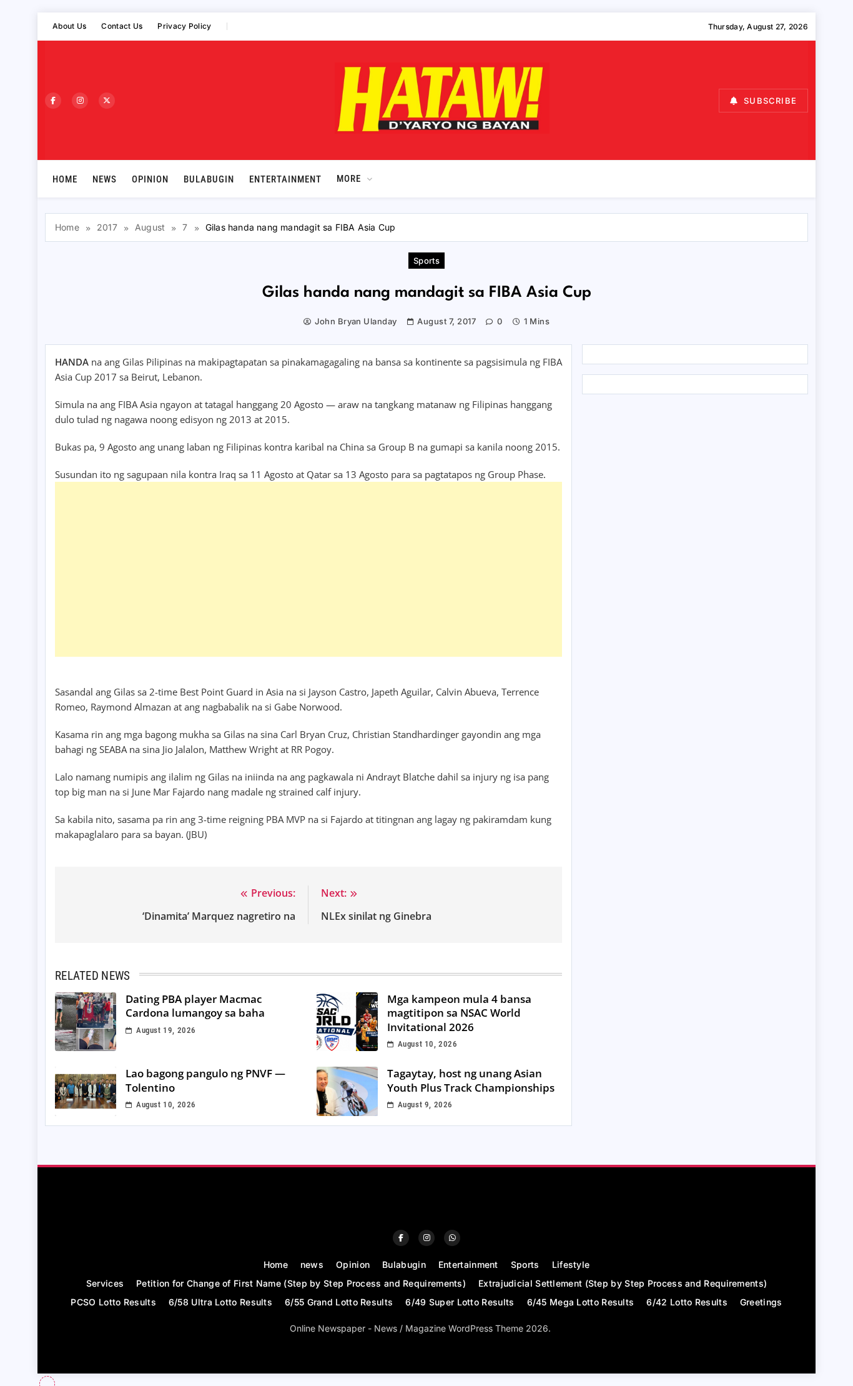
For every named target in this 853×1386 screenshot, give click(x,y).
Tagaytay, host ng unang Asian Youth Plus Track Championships (471, 1080)
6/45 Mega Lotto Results (580, 1302)
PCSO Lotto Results (113, 1302)
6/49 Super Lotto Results (459, 1302)
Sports (426, 261)
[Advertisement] (308, 569)
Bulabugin (209, 179)
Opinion (150, 179)
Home (64, 179)
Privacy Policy (184, 26)
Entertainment (285, 179)
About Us (69, 26)
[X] (107, 100)
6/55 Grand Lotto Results (339, 1302)
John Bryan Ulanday (356, 321)
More (349, 178)
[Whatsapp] (452, 1238)
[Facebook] (53, 100)
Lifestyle (571, 1264)
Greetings (761, 1302)
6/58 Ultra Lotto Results (220, 1302)
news (104, 179)
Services (105, 1283)
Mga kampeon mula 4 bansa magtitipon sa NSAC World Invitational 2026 (459, 1013)
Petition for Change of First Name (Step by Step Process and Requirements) (301, 1283)
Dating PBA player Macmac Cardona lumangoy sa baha (195, 1006)
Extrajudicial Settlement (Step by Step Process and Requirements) (622, 1283)
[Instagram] (80, 100)
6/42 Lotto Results (686, 1302)
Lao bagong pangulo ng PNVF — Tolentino (205, 1080)
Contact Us (121, 26)
